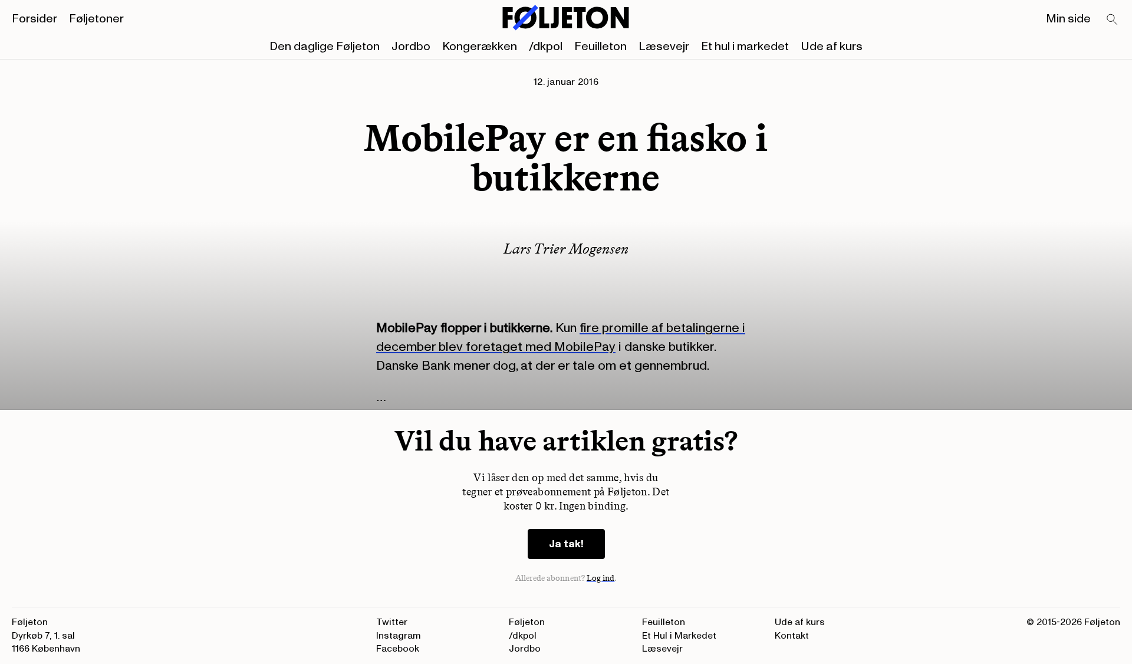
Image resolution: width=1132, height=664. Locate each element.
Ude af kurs (832, 46)
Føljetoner (96, 19)
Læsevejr (664, 46)
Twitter (391, 622)
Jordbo (410, 46)
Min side (1068, 19)
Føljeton (527, 622)
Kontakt (792, 635)
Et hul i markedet (745, 46)
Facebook (397, 648)
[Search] (1112, 20)
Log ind (601, 578)
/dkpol (545, 46)
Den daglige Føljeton (324, 46)
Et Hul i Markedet (679, 635)
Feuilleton (600, 46)
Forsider (34, 19)
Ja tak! (566, 544)
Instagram (398, 635)
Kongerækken (479, 46)
